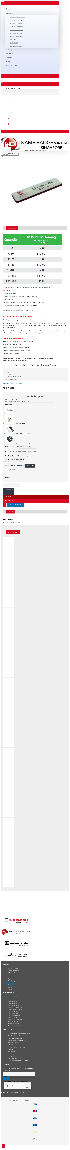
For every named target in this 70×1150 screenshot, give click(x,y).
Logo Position (9, 462)
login (7, 522)
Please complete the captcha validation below (15, 1081)
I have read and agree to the (14, 1092)
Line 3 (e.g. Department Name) (13, 455)
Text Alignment (9, 459)
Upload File (30, 465)
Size (6, 399)
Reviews (11, 511)
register (12, 522)
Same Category (13, 532)
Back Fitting (8, 404)
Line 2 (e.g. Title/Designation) (13, 451)
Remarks (7, 477)
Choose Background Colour (12, 401)
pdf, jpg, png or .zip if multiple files (15, 465)
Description (12, 228)
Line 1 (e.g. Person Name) (12, 446)
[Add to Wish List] (4, 505)
